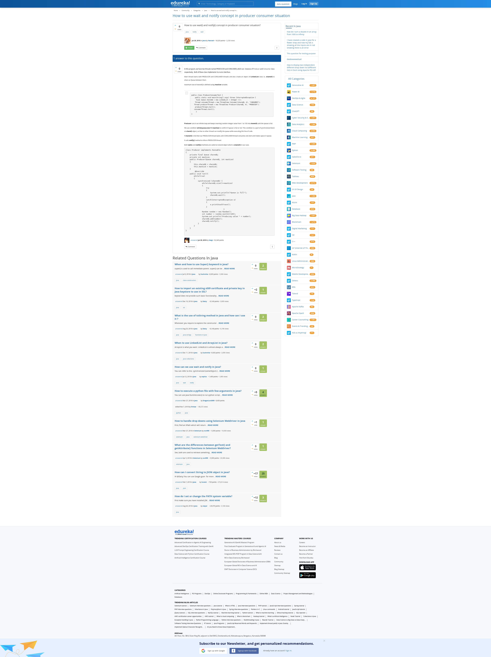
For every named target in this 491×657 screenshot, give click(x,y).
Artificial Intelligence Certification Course (190, 558)
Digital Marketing (299, 228)
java (187, 32)
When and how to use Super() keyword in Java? (201, 264)
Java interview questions (246, 606)
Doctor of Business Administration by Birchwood (242, 550)
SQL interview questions (196, 613)
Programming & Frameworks (246, 594)
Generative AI (298, 85)
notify (195, 32)
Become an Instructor (307, 546)
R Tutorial (207, 623)
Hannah (211, 40)
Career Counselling (300, 319)
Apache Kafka (298, 306)
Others (295, 280)
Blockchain (296, 222)
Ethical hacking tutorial (285, 613)
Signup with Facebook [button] (246, 650)
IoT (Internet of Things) (301, 248)
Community (278, 561)
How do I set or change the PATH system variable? (203, 496)
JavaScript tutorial (298, 609)
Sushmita (204, 274)
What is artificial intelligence (277, 616)
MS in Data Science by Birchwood (236, 558)
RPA (293, 287)
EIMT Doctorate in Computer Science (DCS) (240, 569)
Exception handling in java (184, 620)
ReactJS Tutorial (267, 620)
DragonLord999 (208, 401)
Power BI (295, 91)
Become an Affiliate (306, 550)
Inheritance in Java (201, 609)
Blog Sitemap (279, 569)
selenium (179, 437)
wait (201, 32)
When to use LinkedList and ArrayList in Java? (201, 342)
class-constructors (189, 280)
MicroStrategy (298, 267)
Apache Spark (298, 313)
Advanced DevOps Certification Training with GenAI (194, 546)
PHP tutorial (262, 606)
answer (190, 48)
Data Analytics (298, 124)
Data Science (297, 104)
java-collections (188, 359)
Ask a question (283, 4)
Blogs (295, 4)
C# (293, 235)
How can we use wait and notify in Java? (198, 366)
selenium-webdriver (200, 437)
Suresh (204, 482)
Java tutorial (218, 606)
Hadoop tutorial (258, 616)
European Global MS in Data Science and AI (240, 565)
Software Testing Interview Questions (188, 623)
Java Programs (219, 623)
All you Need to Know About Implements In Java (221, 627)
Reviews (277, 550)
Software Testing (299, 170)
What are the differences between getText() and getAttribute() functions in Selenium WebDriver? (203, 446)
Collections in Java (309, 616)
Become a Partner (306, 554)
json (184, 488)
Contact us (278, 554)
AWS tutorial (209, 616)
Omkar (193, 407)
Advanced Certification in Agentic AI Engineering (193, 542)
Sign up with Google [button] (216, 650)
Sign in (289, 650)
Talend (295, 293)
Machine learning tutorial (230, 613)
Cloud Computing (299, 131)
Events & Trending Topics (301, 326)
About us (277, 542)
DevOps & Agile (298, 98)
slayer (205, 506)
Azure (294, 202)
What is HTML (230, 606)
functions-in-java (201, 335)
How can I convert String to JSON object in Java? (202, 472)
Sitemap (277, 565)
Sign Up (313, 3)
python (178, 413)
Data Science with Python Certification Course (192, 554)
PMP (294, 144)
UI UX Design (297, 189)
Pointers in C (255, 609)
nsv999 (206, 431)
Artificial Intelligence (182, 594)
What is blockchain (243, 616)
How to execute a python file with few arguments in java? (208, 390)
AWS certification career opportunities (188, 616)
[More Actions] (277, 48)
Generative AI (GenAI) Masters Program (239, 542)
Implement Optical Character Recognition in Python (189, 627)
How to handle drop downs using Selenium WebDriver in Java (210, 420)
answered (194, 240)
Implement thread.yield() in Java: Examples (274, 623)
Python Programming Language (207, 620)
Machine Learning (300, 137)
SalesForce (296, 157)
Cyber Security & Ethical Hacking (301, 117)
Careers (302, 542)
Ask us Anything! (299, 332)
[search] (199, 3)
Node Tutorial (295, 616)
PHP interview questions (183, 609)
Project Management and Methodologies (298, 594)
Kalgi (211, 240)
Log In (304, 3)
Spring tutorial (299, 606)
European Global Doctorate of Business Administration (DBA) (247, 561)
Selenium (198, 431)
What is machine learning (265, 613)
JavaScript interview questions (280, 606)
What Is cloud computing (225, 616)
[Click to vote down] (175, 29)
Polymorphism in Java (218, 609)
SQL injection (300, 613)
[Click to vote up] (175, 25)
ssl (184, 307)
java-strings (187, 335)
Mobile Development (301, 274)
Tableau (295, 176)
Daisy (205, 301)
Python (295, 150)
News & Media (279, 546)
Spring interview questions (238, 609)
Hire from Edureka (306, 558)
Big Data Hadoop (299, 215)
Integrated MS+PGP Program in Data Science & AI (243, 554)
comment (201, 48)
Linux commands (269, 609)
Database (296, 209)
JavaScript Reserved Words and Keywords (242, 623)
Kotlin (294, 254)
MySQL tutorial (213, 613)
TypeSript (296, 300)
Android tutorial (283, 609)
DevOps (207, 594)
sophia (204, 377)
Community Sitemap (282, 573)
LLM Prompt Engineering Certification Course (192, 550)
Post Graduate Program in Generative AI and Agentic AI (245, 546)
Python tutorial (247, 613)
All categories (296, 78)
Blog (276, 558)
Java (204, 40)
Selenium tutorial (181, 606)
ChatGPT (295, 111)
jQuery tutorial (180, 613)
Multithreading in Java (251, 620)
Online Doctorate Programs (223, 594)
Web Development (300, 183)
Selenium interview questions (200, 606)
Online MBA (264, 594)
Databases (178, 597)
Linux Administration (301, 261)
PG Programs (197, 594)
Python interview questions (231, 620)
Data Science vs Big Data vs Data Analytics (291, 620)
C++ (293, 241)
